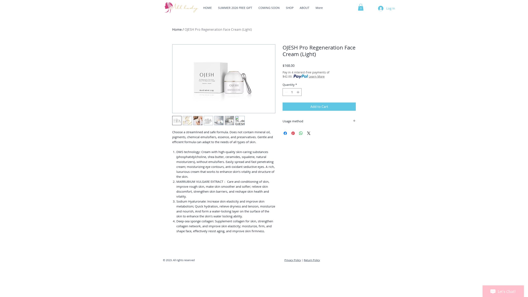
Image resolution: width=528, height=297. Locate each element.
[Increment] (298, 92)
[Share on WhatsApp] (300, 133)
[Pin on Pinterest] (293, 133)
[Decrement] (285, 92)
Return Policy (312, 260)
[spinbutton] (292, 92)
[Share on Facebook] (285, 133)
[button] (361, 7)
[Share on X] (308, 133)
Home (177, 29)
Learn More (317, 76)
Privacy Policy (292, 260)
